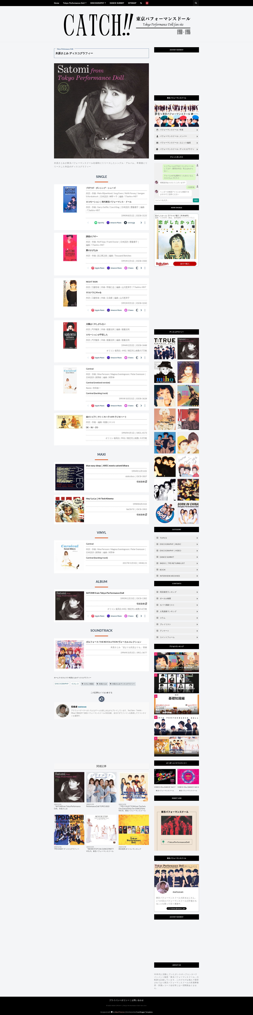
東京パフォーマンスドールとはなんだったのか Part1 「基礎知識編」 (174, 711)
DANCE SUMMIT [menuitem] (117, 3)
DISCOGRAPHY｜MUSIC (170, 544)
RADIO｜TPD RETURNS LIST (172, 563)
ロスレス (64, 678)
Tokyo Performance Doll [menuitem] (74, 3)
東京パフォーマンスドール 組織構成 (177, 752)
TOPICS (163, 538)
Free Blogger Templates (144, 1012)
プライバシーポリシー (119, 1000)
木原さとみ (103, 684)
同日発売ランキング (168, 592)
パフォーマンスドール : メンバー (173, 136)
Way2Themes (120, 1012)
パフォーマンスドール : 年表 (171, 130)
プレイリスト (165, 624)
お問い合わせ (138, 1000)
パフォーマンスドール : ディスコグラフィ (177, 149)
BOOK (163, 570)
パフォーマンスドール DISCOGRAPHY (176, 731)
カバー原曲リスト (167, 605)
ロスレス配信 (89, 684)
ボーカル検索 (165, 598)
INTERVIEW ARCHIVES (170, 576)
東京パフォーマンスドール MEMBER (176, 668)
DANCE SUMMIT (167, 557)
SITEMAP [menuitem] (132, 3)
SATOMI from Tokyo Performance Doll (105, 593)
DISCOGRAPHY (62, 684)
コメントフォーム (167, 637)
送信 (196, 200)
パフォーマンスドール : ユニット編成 (175, 142)
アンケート (164, 631)
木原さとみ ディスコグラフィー (123, 684)
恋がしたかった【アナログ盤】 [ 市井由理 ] (172, 216)
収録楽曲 (141, 481)
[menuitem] (141, 3)
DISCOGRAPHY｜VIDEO (170, 550)
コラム (162, 618)
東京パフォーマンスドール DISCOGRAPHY (176, 689)
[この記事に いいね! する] (101, 699)
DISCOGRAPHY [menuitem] (97, 3)
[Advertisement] (101, 741)
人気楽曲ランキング (168, 611)
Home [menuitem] (56, 3)
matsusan (81, 707)
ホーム (56, 678)
